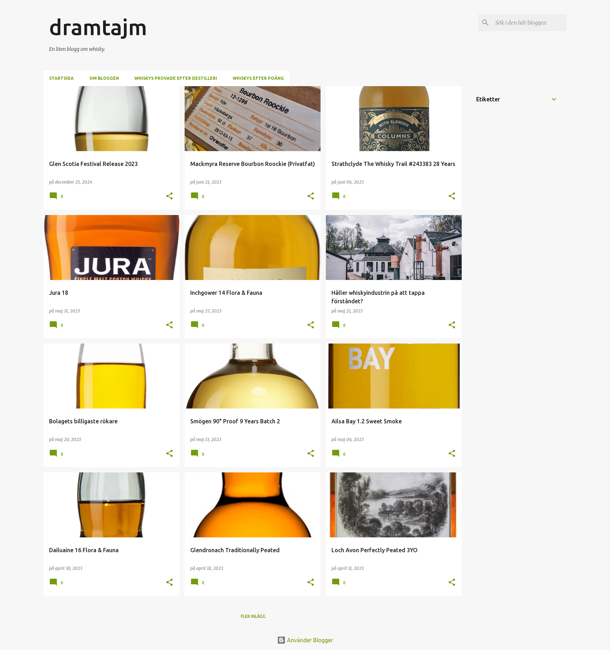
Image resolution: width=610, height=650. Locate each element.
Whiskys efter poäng (258, 78)
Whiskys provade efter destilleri (175, 78)
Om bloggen (104, 78)
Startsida (61, 78)
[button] (169, 196)
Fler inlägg (253, 616)
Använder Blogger (309, 640)
